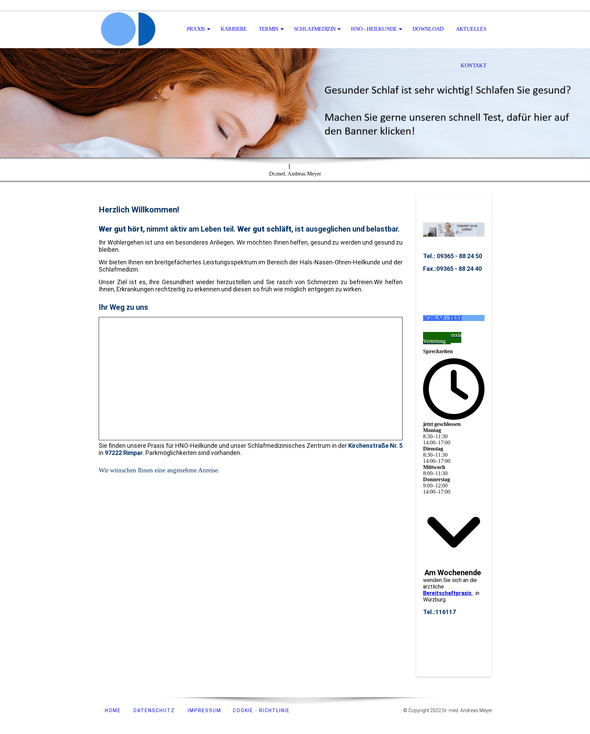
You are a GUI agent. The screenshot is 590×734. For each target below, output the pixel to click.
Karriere (234, 29)
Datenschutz (154, 710)
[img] (133, 29)
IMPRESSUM (204, 710)
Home (112, 710)
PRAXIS (196, 29)
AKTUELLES (471, 29)
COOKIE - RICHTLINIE (260, 710)
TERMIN (269, 29)
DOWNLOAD (428, 29)
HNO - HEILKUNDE (374, 29)
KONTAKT (473, 65)
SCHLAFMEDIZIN (315, 29)
